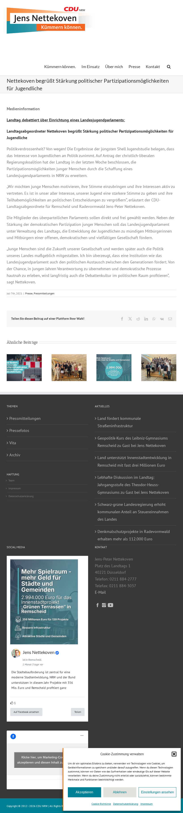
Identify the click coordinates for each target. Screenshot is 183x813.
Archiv (14, 454)
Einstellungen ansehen (157, 792)
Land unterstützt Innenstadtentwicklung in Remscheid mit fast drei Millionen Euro (134, 461)
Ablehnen (120, 792)
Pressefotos (19, 430)
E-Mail (100, 592)
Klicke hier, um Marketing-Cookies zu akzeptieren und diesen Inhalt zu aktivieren (47, 759)
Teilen (77, 712)
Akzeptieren (84, 792)
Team (11, 480)
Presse (29, 293)
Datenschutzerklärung (125, 803)
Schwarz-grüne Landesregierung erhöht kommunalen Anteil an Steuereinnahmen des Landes (133, 512)
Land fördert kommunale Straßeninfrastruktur (119, 422)
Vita (12, 442)
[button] (174, 754)
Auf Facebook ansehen (26, 712)
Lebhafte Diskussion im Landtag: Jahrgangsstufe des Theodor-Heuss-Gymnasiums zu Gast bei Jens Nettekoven (133, 485)
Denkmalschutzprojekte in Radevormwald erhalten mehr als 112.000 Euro (134, 535)
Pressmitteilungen (44, 293)
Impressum (146, 803)
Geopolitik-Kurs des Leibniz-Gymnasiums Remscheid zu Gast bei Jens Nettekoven (133, 442)
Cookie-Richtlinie (101, 803)
